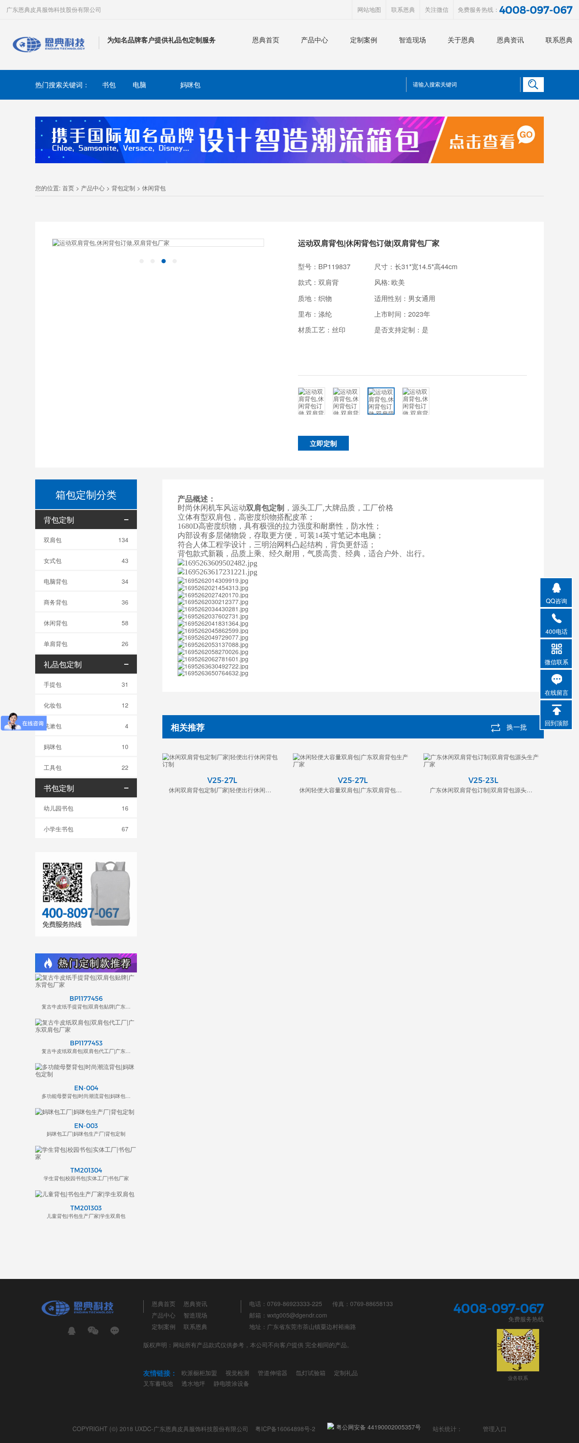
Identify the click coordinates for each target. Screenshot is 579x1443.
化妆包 (86, 705)
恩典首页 (265, 40)
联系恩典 (403, 9)
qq (71, 1330)
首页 (68, 188)
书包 (109, 84)
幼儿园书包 (86, 808)
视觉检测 (237, 1372)
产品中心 (314, 40)
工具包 (86, 767)
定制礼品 (346, 1372)
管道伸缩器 (272, 1372)
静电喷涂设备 (231, 1383)
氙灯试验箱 (311, 1372)
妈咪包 (190, 84)
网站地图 (369, 9)
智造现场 (412, 40)
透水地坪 (193, 1383)
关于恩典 (461, 40)
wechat (93, 1330)
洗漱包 (86, 726)
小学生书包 (86, 829)
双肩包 (86, 539)
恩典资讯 (510, 40)
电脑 (139, 84)
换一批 (517, 727)
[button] (141, 261)
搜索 (533, 84)
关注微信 (436, 9)
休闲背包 (154, 188)
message (114, 1330)
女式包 (86, 560)
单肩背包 (86, 643)
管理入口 (495, 1428)
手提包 (86, 684)
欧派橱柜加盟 (199, 1372)
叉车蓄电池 (158, 1383)
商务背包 (86, 602)
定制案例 (363, 40)
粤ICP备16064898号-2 (285, 1428)
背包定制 (123, 188)
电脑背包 (86, 581)
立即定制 (323, 443)
